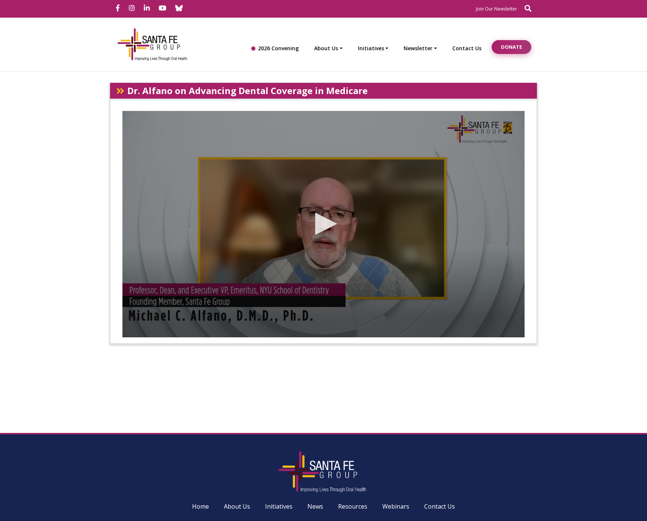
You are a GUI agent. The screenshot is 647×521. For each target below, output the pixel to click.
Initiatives (278, 506)
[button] (323, 223)
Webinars (395, 506)
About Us (237, 506)
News (315, 506)
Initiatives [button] (371, 48)
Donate (511, 46)
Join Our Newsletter (496, 9)
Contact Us (467, 48)
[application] (323, 224)
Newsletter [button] (418, 48)
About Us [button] (326, 48)
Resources (352, 506)
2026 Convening (278, 48)
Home (200, 506)
